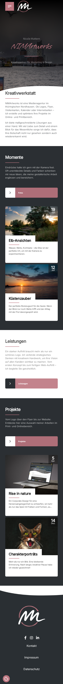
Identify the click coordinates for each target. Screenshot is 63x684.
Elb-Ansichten (20, 240)
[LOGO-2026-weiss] (31, 616)
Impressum (31, 657)
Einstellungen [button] (6, 678)
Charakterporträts (23, 554)
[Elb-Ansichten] (31, 224)
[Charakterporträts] (31, 536)
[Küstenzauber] (31, 282)
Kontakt (32, 646)
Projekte (12, 409)
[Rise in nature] (31, 475)
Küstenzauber (20, 298)
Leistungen (15, 341)
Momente (14, 157)
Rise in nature (20, 493)
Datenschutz (31, 669)
